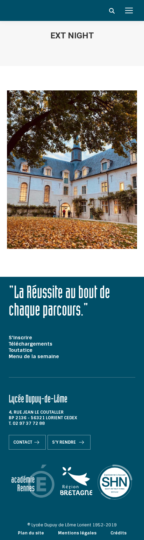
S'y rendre (64, 442)
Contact (22, 442)
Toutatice (21, 350)
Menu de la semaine (34, 356)
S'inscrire (20, 337)
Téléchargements (30, 344)
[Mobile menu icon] (129, 10)
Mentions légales (77, 533)
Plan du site (31, 533)
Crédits (118, 533)
